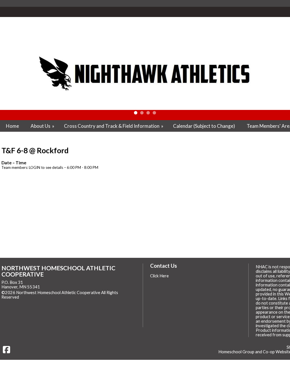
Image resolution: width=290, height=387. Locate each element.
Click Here (159, 275)
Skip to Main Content (43, 297)
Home (12, 126)
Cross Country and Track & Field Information (114, 126)
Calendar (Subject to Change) (204, 126)
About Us (43, 126)
